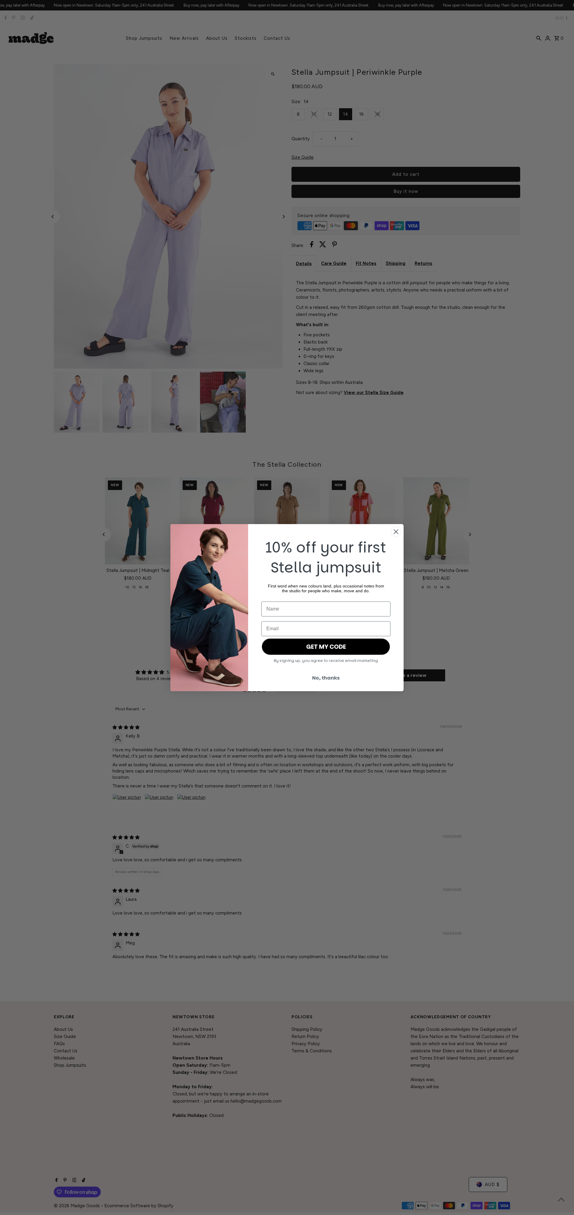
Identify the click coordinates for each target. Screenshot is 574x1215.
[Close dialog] (396, 531)
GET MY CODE (326, 646)
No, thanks (326, 677)
